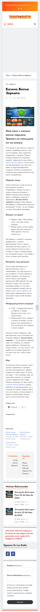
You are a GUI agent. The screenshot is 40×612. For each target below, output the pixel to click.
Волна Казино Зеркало (25, 433)
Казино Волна (11, 442)
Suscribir (20, 602)
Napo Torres (21, 502)
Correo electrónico (19, 575)
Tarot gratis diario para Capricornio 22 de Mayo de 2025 (17, 5)
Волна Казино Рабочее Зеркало (12, 433)
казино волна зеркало (15, 162)
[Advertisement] (20, 50)
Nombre (14, 565)
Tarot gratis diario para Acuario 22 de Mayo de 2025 (24, 512)
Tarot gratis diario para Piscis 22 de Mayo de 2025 (24, 495)
